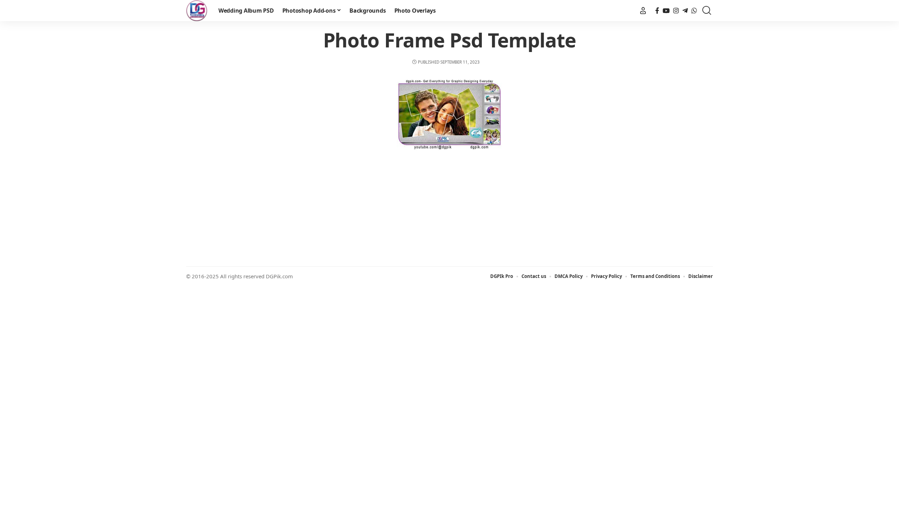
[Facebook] (657, 10)
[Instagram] (676, 10)
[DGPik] (196, 10)
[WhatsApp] (694, 10)
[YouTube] (666, 10)
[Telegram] (685, 10)
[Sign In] (643, 10)
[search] (706, 10)
